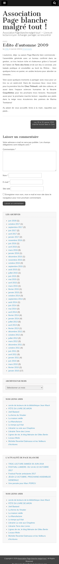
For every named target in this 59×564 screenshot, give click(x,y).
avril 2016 (12, 247)
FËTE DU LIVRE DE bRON (20, 408)
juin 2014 (12, 305)
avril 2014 (12, 312)
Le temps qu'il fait (16, 425)
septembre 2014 (15, 299)
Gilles (7, 49)
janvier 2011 (13, 357)
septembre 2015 (15, 266)
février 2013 (13, 328)
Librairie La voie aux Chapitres (21, 428)
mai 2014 (12, 309)
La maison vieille (15, 418)
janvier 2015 (13, 292)
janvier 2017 (13, 237)
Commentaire (9, 149)
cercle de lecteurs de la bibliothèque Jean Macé (29, 405)
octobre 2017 (14, 224)
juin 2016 (12, 243)
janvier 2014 (13, 318)
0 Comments (27, 49)
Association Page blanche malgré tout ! (25, 20)
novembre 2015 (15, 260)
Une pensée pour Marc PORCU (22, 483)
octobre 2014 (14, 295)
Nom (5, 175)
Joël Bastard (13, 412)
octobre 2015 (14, 263)
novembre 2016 (15, 240)
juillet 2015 (13, 273)
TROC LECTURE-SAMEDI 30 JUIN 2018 (26, 464)
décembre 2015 (15, 256)
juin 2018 (12, 221)
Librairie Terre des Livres (19, 431)
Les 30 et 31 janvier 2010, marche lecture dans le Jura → (43, 124)
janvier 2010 (13, 371)
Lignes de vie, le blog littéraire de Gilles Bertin (28, 434)
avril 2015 (12, 283)
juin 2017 (12, 230)
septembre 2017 (15, 227)
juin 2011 (12, 351)
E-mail (6, 182)
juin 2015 (12, 276)
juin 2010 (12, 361)
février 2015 (13, 289)
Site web (6, 189)
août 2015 (12, 269)
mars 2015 (13, 286)
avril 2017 (12, 234)
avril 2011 (12, 354)
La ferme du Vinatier (17, 415)
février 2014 (13, 315)
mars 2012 (13, 341)
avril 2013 (12, 325)
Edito (5, 41)
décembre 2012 (15, 331)
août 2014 (12, 302)
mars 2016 (13, 250)
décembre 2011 (15, 344)
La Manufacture (15, 421)
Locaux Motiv (14, 438)
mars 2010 (13, 364)
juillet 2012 (13, 338)
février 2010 (13, 367)
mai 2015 (12, 279)
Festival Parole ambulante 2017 (22, 474)
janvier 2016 (13, 253)
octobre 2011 (14, 348)
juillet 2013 (13, 322)
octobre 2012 (14, 335)
